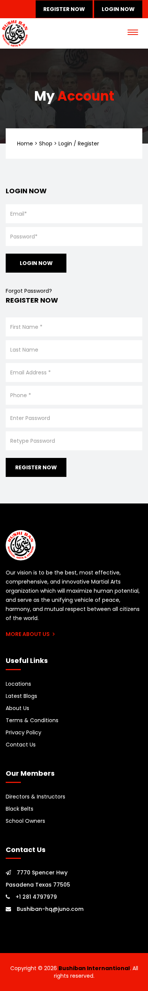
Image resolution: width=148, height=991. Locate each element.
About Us (17, 708)
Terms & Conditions (32, 720)
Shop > (48, 143)
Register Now (64, 9)
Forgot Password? (29, 291)
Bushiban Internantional (94, 968)
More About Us (28, 634)
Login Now (118, 9)
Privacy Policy (23, 732)
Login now (36, 263)
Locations (18, 684)
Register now (36, 467)
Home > (27, 143)
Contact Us (21, 744)
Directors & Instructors (35, 796)
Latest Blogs (21, 696)
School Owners (25, 821)
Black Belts (19, 809)
